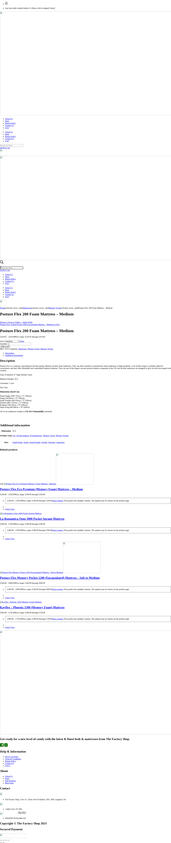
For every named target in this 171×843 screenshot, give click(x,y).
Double (44, 442)
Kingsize (51, 442)
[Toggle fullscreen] (4, 840)
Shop (7, 121)
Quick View (10, 509)
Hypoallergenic (36, 436)
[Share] (6, 840)
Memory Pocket (46, 349)
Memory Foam (54, 308)
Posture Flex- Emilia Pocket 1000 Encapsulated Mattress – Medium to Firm (30, 325)
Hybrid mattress (22, 436)
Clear (22, 341)
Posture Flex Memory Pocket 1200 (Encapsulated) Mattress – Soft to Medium (50, 577)
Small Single (18, 442)
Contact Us (9, 125)
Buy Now (22, 813)
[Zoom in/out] (1, 840)
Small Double (35, 442)
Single (26, 442)
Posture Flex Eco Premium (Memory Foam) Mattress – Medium (41, 489)
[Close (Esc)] (9, 840)
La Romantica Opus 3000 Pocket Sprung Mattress (32, 518)
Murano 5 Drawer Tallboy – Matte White (16, 322)
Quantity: (3, 344)
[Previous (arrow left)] (1, 842)
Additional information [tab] (14, 355)
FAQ (7, 128)
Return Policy (10, 123)
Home (2, 308)
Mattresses (27, 308)
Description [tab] (9, 353)
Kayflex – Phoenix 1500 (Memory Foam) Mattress (32, 607)
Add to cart (5, 346)
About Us (9, 119)
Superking (60, 442)
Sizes (2, 341)
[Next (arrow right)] (4, 842)
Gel (14, 436)
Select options (57, 501)
